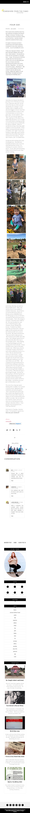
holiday (15, 633)
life (14, 437)
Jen (12, 470)
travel (15, 656)
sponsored (15, 651)
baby (15, 617)
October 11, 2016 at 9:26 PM (16, 487)
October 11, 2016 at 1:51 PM (16, 471)
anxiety (15, 615)
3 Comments (21, 28)
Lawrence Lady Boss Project (15, 612)
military (15, 643)
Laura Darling (14, 502)
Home (15, 542)
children (15, 623)
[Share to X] (6, 430)
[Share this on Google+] (9, 430)
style (15, 654)
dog (15, 628)
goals (15, 630)
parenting (15, 646)
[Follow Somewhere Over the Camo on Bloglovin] (15, 424)
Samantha (13, 487)
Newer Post (8, 542)
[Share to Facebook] (19, 430)
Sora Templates (17, 810)
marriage (15, 641)
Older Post (21, 542)
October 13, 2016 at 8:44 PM (17, 503)
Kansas (15, 610)
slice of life (15, 649)
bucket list (15, 620)
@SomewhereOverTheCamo (20, 809)
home (15, 636)
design (15, 625)
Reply (12, 480)
